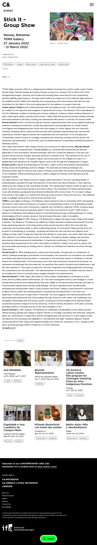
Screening (79, 395)
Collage (19, 64)
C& (6, 5)
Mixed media (30, 64)
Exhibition (17, 381)
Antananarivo (41, 438)
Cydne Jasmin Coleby (47, 64)
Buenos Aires (72, 438)
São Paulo (8, 441)
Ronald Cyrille (63, 64)
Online (69, 395)
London (7, 381)
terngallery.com (9, 328)
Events (20, 340)
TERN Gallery (8, 64)
